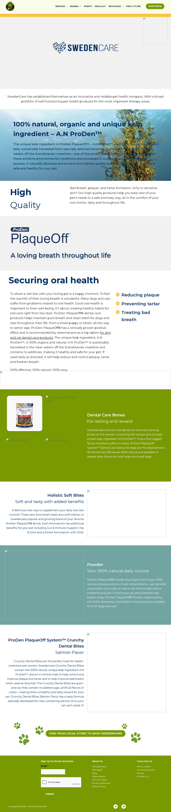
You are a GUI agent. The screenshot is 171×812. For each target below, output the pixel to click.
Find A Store (133, 6)
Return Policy (99, 786)
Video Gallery (98, 776)
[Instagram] (123, 806)
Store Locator (144, 766)
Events (88, 6)
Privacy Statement (101, 783)
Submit (50, 794)
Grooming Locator (146, 770)
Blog (94, 773)
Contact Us (142, 776)
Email (44, 766)
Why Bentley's (99, 766)
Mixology (100, 6)
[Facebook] (115, 806)
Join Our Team (99, 779)
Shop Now (155, 6)
